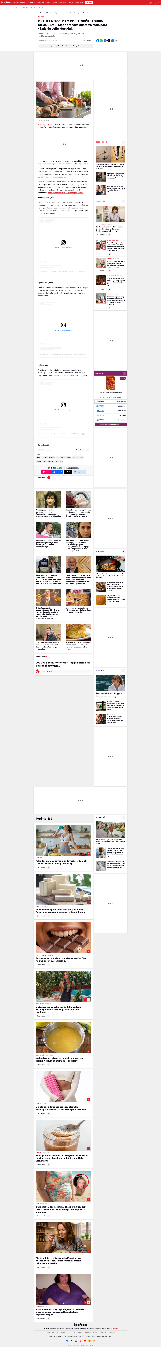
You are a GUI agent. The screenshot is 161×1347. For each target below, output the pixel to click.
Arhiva (110, 1336)
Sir (74, 457)
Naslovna (41, 13)
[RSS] (94, 1341)
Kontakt (80, 1336)
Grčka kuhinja (48, 461)
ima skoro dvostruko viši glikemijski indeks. (65, 193)
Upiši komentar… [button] (47, 671)
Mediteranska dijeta (45, 124)
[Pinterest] (76, 1341)
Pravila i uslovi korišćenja (70, 1336)
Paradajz (80, 457)
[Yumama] (103, 1332)
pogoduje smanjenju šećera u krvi (52, 164)
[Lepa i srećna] (6, 2)
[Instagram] (80, 1341)
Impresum (58, 1336)
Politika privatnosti (102, 1336)
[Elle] (69, 1332)
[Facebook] (67, 1341)
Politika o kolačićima (90, 1336)
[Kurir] (48, 1332)
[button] (88, 40)
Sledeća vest (80, 450)
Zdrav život (49, 13)
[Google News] (89, 1341)
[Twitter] (71, 1341)
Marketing (52, 1336)
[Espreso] (63, 1332)
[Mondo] (55, 1332)
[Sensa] (95, 1332)
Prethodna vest (47, 450)
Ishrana (52, 457)
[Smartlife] (88, 1332)
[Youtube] (85, 1341)
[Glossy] (80, 1332)
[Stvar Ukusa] (112, 1332)
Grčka (39, 461)
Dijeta (57, 13)
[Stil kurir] (74, 1332)
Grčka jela (59, 461)
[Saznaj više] (123, 142)
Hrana (45, 457)
